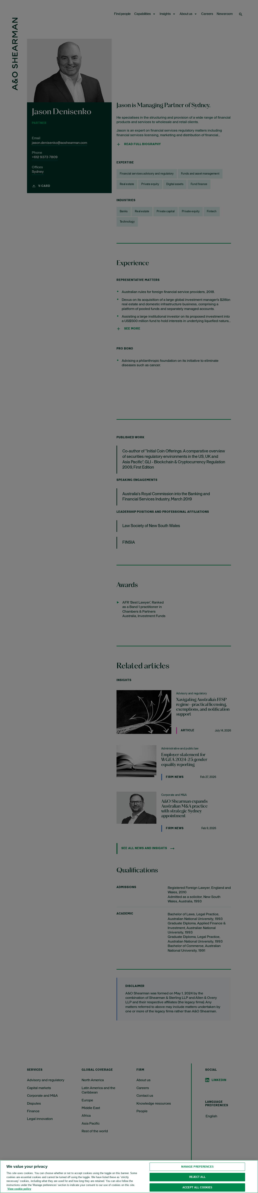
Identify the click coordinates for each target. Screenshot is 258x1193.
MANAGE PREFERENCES (197, 1166)
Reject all (197, 1176)
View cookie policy (19, 1188)
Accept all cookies (197, 1187)
